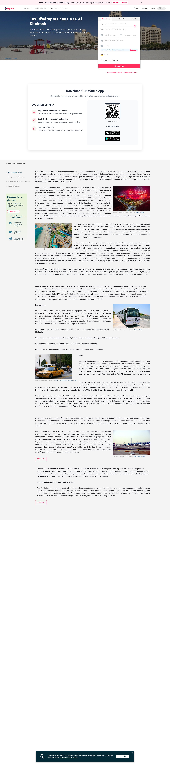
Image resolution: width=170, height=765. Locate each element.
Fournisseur (54, 8)
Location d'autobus (40, 8)
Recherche (119, 66)
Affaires (64, 8)
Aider (137, 8)
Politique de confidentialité (114, 72)
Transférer (27, 8)
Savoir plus (13, 211)
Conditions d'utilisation (130, 72)
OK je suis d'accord (123, 756)
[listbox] (145, 8)
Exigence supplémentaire (110, 60)
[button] (103, 54)
